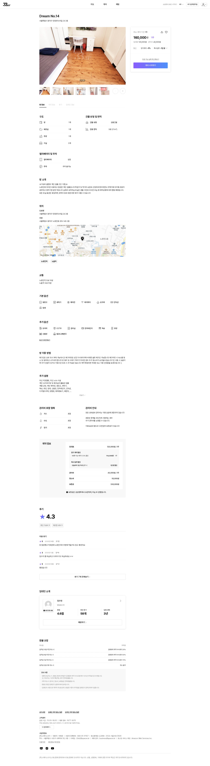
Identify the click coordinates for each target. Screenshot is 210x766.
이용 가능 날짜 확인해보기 (150, 59)
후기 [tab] (60, 105)
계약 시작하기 (150, 65)
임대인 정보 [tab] (70, 105)
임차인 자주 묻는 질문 (72, 712)
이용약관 (42, 742)
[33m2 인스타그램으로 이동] (47, 748)
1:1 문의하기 (45, 727)
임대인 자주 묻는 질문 (55, 712)
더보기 (81, 395)
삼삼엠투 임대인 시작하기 (170, 4)
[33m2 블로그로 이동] (41, 748)
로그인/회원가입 (192, 4)
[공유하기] (161, 32)
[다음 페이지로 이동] (123, 91)
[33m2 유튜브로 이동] (52, 748)
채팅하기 (81, 622)
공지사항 (42, 712)
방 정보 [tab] (41, 105)
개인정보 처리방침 (54, 742)
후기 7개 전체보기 (81, 577)
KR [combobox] (180, 4)
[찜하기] (166, 32)
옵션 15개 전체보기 (44, 340)
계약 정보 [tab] (51, 105)
